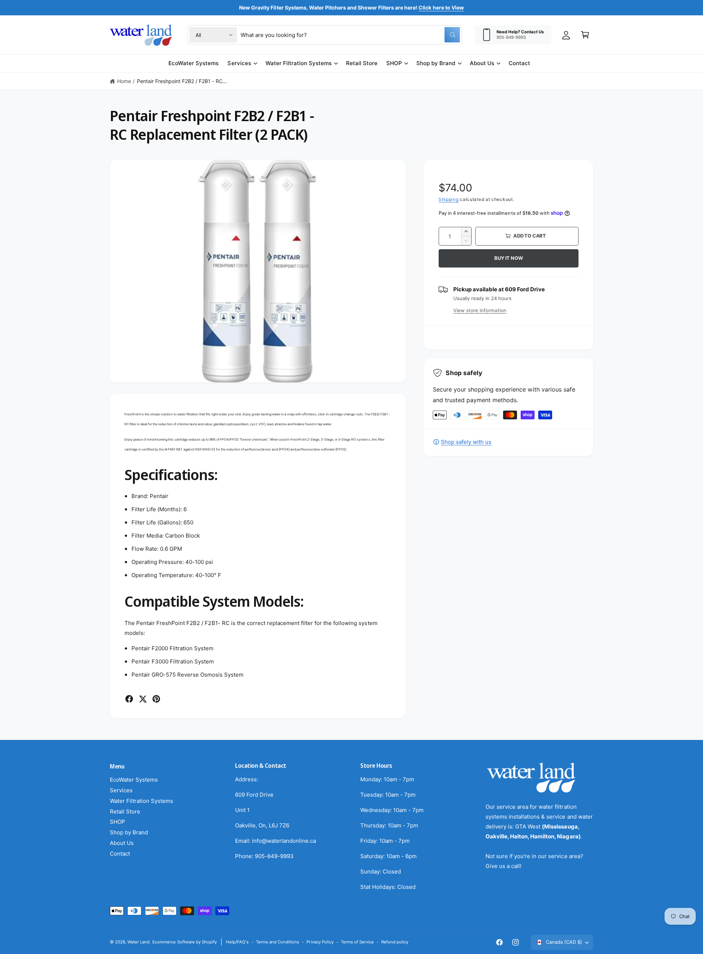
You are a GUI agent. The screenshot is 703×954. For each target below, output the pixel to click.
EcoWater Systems (134, 779)
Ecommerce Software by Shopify (184, 941)
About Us (482, 63)
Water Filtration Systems (298, 63)
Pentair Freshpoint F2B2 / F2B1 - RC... (182, 81)
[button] (585, 34)
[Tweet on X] (143, 699)
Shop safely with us (466, 441)
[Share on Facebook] (129, 699)
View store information (479, 310)
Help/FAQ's (237, 941)
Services (239, 63)
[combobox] (350, 34)
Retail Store (125, 811)
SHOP (394, 63)
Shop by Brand (435, 63)
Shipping (449, 199)
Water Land (138, 941)
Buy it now (508, 258)
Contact (120, 853)
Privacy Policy (319, 941)
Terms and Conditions (277, 941)
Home (124, 81)
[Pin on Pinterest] (156, 699)
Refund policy (394, 941)
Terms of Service (357, 941)
